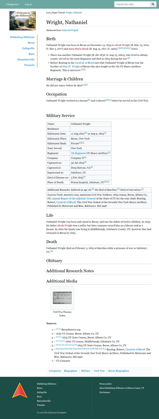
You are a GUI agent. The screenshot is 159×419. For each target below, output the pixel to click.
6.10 (100, 349)
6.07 (88, 349)
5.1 (60, 345)
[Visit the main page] (22, 20)
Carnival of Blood (84, 62)
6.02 (66, 349)
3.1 (60, 337)
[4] (126, 48)
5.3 (66, 345)
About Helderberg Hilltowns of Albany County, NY (121, 388)
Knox (31, 53)
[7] (82, 69)
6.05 (79, 349)
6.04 (75, 349)
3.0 (57, 337)
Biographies (70, 370)
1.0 (57, 329)
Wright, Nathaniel (74, 12)
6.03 (71, 349)
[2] (121, 48)
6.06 (83, 349)
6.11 (104, 349)
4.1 (60, 341)
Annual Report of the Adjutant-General (74, 198)
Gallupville (28, 48)
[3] (124, 48)
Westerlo (29, 65)
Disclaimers (104, 392)
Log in (28, 4)
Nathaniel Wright (69, 30)
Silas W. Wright (71, 66)
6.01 (62, 349)
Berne (31, 42)
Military (85, 370)
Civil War (99, 370)
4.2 (63, 341)
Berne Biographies (119, 370)
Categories (12, 4)
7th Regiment (78, 153)
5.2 (63, 345)
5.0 (57, 345)
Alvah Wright (122, 45)
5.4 (69, 345)
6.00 (58, 349)
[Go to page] (153, 4)
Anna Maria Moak (78, 48)
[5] (129, 48)
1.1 (60, 329)
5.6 (75, 345)
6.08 (92, 349)
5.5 (72, 345)
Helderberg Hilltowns (22, 37)
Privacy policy (105, 384)
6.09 (96, 349)
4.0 (57, 341)
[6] (128, 58)
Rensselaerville (26, 59)
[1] (119, 48)
